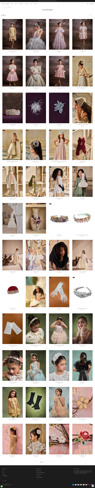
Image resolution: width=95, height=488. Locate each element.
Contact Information (39, 477)
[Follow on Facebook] (2, 480)
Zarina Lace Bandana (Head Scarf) (12, 161)
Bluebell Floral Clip (36, 161)
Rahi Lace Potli (82, 198)
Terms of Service (39, 474)
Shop (3, 472)
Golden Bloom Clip (12, 455)
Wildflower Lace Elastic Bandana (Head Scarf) (59, 161)
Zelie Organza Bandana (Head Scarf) (82, 124)
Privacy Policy (38, 475)
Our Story (3, 474)
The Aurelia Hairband (12, 124)
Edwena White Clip (36, 124)
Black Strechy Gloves (59, 198)
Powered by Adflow (7, 485)
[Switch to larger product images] (1, 15)
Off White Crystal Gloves (12, 345)
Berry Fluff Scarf (82, 161)
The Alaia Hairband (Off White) (82, 308)
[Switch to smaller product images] (3, 15)
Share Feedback (4, 475)
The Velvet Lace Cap (12, 308)
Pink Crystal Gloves (82, 345)
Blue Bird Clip (59, 124)
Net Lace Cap (36, 308)
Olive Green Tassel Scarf (36, 198)
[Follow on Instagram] (5, 480)
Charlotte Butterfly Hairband (59, 345)
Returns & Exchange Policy (40, 472)
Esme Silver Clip (82, 382)
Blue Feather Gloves (36, 382)
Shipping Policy (38, 470)
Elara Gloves (59, 308)
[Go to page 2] (53, 461)
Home (3, 470)
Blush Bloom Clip (36, 455)
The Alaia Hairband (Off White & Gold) (36, 345)
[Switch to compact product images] (5, 15)
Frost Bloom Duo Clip (59, 455)
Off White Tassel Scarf (12, 198)
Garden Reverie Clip (82, 455)
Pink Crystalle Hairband (12, 382)
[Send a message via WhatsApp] (1, 486)
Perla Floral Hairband (59, 382)
